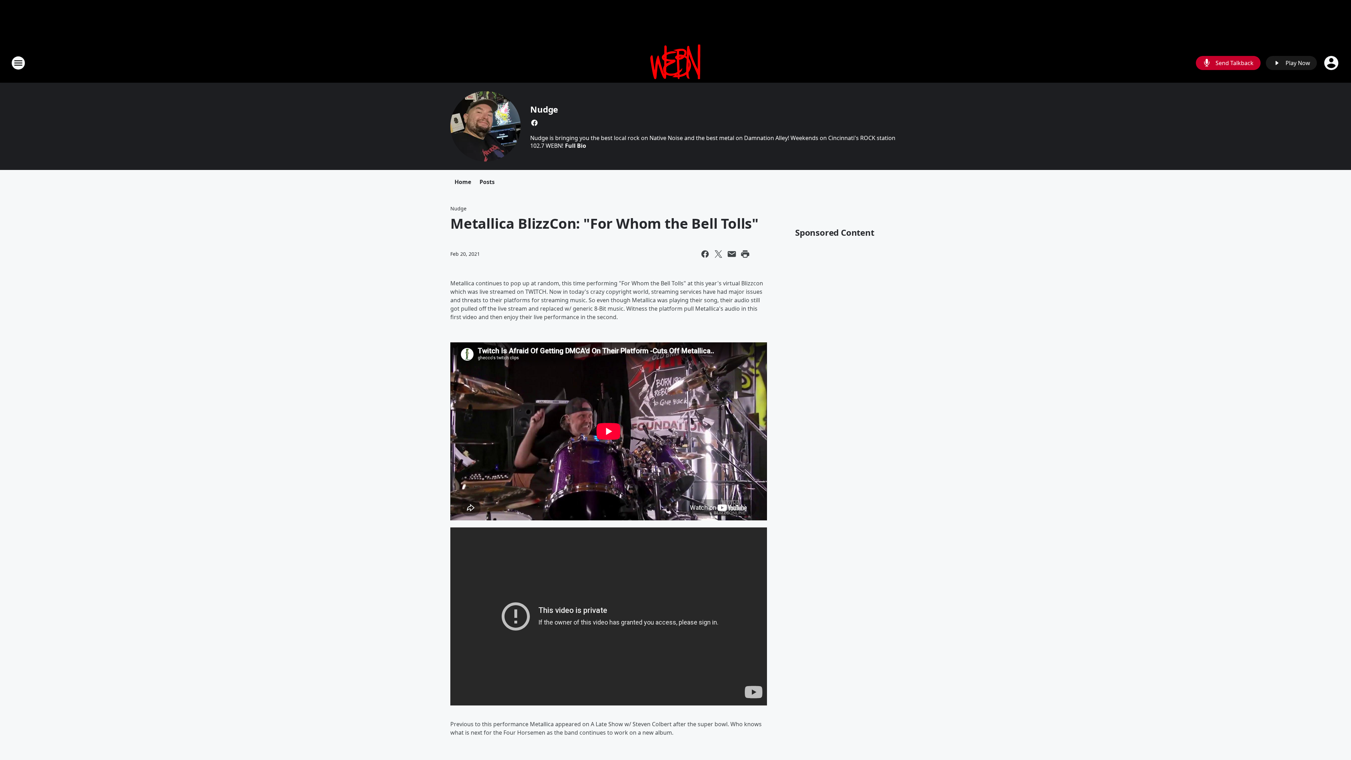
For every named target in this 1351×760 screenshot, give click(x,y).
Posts (487, 182)
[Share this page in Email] (732, 254)
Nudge (544, 109)
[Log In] (1332, 63)
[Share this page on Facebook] (705, 254)
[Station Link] (675, 62)
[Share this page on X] (718, 254)
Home (463, 182)
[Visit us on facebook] (534, 123)
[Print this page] (745, 254)
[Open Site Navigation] (18, 63)
